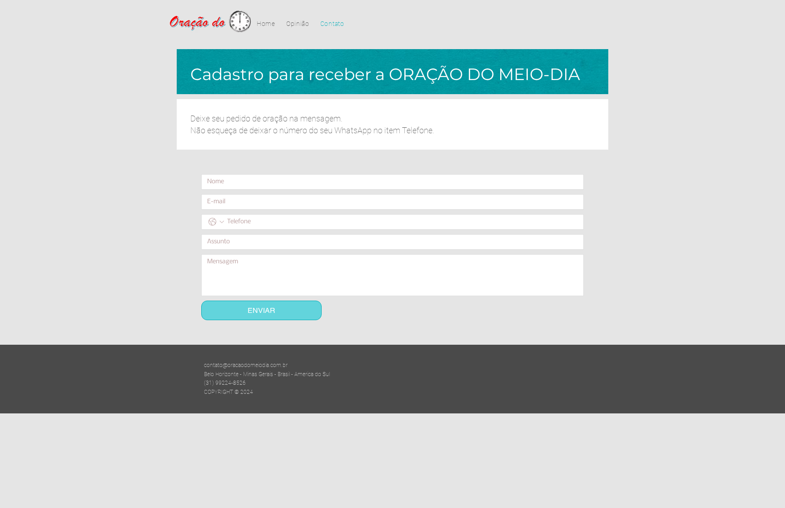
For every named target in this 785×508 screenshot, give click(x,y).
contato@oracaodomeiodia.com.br (246, 365)
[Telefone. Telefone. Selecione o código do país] (216, 221)
